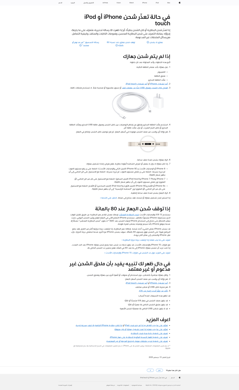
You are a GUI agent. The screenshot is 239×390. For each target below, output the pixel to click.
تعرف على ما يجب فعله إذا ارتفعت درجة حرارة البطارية (146, 240)
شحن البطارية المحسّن (129, 214)
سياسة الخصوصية (137, 385)
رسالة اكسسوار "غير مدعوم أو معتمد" (85, 44)
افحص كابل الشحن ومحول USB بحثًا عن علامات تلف (145, 87)
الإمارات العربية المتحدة (65, 385)
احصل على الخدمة (109, 197)
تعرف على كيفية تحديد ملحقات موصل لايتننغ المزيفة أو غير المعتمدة (137, 341)
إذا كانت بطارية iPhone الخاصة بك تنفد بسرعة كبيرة (99, 325)
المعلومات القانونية (123, 385)
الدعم (173, 377)
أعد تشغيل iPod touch (136, 83)
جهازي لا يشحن (156, 42)
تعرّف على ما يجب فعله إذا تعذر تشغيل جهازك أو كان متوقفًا (141, 329)
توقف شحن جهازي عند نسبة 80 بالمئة (121, 44)
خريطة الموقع (111, 385)
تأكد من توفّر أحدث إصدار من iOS (153, 291)
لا (150, 370)
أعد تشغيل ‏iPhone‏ (159, 83)
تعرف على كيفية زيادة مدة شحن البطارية (149, 333)
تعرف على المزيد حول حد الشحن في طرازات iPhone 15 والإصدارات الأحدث (138, 252)
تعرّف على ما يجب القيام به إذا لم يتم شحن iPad (146, 325)
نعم (159, 370)
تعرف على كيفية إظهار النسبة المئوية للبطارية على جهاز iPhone (139, 337)
